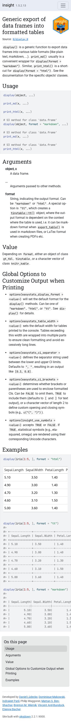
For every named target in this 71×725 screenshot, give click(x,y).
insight (8, 5)
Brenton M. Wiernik (25, 705)
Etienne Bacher (11, 709)
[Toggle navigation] (63, 5)
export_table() (49, 227)
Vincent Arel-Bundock (51, 705)
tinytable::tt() (23, 213)
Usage (10, 648)
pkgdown (25, 716)
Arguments (13, 655)
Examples (12, 680)
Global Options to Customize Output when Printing (35, 671)
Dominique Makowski (52, 696)
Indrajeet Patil (10, 701)
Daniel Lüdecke (28, 696)
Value (9, 662)
